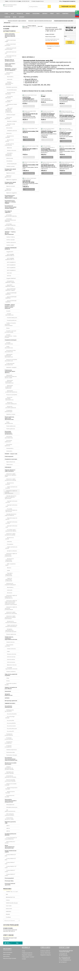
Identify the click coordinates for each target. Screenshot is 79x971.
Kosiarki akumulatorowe (9, 314)
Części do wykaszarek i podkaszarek (8, 580)
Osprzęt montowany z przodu (11, 501)
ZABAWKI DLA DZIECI (10, 703)
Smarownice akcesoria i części (9, 818)
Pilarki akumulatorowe (9, 347)
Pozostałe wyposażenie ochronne (11, 668)
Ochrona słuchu (11, 659)
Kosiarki (8, 311)
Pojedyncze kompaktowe (8, 742)
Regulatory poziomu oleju (10, 822)
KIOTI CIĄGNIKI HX (11, 270)
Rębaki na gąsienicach (8, 176)
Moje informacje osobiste (9, 958)
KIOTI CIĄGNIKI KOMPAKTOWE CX (9, 259)
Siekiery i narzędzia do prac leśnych (11, 688)
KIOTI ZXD (9, 273)
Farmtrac (65, 13)
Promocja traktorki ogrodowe (10, 884)
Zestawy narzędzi (10, 114)
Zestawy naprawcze (11, 749)
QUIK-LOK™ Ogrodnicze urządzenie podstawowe (9, 110)
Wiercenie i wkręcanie (8, 118)
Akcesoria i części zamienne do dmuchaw (11, 612)
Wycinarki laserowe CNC (10, 52)
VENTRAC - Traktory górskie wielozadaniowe (10, 233)
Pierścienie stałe (10, 752)
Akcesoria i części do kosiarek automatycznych (11, 492)
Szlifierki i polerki (10, 166)
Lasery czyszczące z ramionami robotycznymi (10, 65)
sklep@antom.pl (39, 1)
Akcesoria (8, 133)
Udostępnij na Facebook (53, 46)
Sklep (12, 13)
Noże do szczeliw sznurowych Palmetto (10, 780)
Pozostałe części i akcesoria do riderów (10, 530)
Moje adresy (6, 956)
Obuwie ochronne (11, 654)
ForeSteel (8, 917)
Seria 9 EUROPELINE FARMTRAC (10, 301)
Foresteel (7, 17)
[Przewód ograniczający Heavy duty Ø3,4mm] (49, 129)
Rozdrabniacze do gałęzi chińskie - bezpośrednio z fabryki (11, 197)
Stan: (46, 36)
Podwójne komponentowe (9, 738)
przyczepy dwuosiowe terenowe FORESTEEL (10, 220)
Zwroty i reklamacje (45, 953)
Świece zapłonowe (11, 634)
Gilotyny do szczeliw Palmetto (10, 784)
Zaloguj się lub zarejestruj (68, 1)
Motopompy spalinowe (11, 700)
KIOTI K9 (9, 275)
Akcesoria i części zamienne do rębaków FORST (10, 475)
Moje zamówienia (7, 952)
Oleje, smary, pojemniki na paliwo (11, 674)
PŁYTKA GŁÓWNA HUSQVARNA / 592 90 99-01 (48, 149)
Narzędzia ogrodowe (11, 87)
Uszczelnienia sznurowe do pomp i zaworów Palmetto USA (11, 759)
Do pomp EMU (10, 720)
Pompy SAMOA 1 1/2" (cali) (10, 867)
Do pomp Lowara (11, 726)
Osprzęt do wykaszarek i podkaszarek (9, 574)
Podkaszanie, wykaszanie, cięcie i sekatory (10, 371)
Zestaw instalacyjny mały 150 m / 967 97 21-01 (48, 165)
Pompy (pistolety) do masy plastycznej (11, 838)
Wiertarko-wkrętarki (11, 367)
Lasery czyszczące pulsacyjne (10, 44)
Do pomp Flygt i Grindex (10, 717)
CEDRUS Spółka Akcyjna (12, 903)
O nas (6, 13)
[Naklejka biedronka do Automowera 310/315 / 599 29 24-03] (67, 112)
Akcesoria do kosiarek (9, 483)
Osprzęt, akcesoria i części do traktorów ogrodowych (10, 497)
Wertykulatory (9, 448)
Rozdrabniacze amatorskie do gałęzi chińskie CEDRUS (10, 207)
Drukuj (49, 48)
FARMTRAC (8, 911)
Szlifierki (7, 698)
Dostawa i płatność (45, 951)
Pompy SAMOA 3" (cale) (10, 875)
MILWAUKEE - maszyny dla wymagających (11, 69)
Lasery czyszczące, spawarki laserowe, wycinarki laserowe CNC (10, 35)
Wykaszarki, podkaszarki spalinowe (11, 391)
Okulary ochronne (11, 150)
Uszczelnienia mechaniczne (8, 706)
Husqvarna (36, 13)
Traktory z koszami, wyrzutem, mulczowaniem (10, 324)
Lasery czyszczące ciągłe (10, 40)
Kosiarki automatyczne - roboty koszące (10, 336)
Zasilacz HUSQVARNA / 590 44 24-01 (30, 132)
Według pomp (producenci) (9, 710)
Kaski (8, 651)
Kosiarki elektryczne (12, 317)
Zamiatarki (8, 691)
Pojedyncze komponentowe (9, 734)
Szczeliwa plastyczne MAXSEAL (10, 834)
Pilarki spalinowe (10, 428)
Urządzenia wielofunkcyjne (8, 411)
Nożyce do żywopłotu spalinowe (10, 407)
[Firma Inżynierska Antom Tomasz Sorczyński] (14, 8)
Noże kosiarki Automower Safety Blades (28, 99)
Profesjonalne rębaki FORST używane (10, 183)
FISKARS (8, 914)
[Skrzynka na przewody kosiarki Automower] (49, 111)
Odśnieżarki (8, 467)
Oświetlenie (9, 161)
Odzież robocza (10, 642)
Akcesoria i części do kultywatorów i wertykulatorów (11, 597)
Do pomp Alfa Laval (12, 728)
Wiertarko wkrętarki (12, 121)
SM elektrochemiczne (11, 807)
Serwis (28, 13)
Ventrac (44, 13)
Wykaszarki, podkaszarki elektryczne (9, 387)
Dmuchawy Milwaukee (9, 97)
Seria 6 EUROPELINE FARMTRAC (10, 297)
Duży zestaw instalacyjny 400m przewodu (28, 182)
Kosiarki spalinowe (11, 320)
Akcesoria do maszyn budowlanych (10, 622)
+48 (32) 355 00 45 (13, 1)
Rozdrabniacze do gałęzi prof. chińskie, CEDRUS (10, 202)
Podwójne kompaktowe (8, 746)
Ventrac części (10, 245)
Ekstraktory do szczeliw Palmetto (9, 772)
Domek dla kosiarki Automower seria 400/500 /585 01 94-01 (65, 134)
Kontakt (21, 17)
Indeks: (47, 34)
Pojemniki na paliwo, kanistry (11, 684)
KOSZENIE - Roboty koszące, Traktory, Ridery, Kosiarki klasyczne (10, 306)
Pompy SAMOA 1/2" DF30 (10, 855)
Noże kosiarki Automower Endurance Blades (66, 99)
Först (52, 13)
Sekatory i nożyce (10, 414)
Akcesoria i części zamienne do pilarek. (10, 534)
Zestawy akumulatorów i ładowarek (9, 83)
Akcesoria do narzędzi (9, 136)
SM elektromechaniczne (10, 810)
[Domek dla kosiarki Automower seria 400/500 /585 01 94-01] (67, 130)
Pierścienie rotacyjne (11, 755)
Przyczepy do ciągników (8, 211)
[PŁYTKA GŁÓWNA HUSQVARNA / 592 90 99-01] (49, 146)
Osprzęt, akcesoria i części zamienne (10, 470)
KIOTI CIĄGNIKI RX (11, 267)
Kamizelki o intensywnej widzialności (9, 154)
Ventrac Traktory (10, 237)
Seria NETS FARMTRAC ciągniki (10, 285)
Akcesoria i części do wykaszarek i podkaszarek (11, 555)
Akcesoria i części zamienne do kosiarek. (10, 479)
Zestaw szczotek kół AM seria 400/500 (30, 114)
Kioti (58, 13)
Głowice (9, 568)
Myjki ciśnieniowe (10, 462)
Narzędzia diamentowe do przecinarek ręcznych (10, 630)
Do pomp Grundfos (12, 714)
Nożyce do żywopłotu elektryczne (11, 403)
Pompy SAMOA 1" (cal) (10, 863)
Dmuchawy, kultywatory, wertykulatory (8, 433)
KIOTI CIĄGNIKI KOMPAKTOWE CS (9, 255)
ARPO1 (7, 825)
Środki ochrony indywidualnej (9, 144)
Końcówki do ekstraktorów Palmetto (10, 776)
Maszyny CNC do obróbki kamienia (9, 60)
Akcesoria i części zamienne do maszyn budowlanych (10, 617)
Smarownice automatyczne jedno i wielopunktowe (11, 801)
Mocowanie (9, 128)
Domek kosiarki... (8, 928)
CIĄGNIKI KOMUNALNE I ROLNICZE (11, 248)
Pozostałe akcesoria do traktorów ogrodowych (11, 510)
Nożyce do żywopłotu (8, 101)
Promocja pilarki (9, 878)
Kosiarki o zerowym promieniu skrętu (10, 331)
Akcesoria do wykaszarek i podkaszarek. (9, 560)
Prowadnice (10, 544)
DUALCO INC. (9, 908)
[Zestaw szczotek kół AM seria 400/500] (30, 111)
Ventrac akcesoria (11, 242)
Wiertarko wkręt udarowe (10, 124)
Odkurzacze (9, 464)
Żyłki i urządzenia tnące (10, 564)
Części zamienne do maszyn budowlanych (11, 625)
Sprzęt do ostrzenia (12, 551)
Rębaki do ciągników (11, 179)
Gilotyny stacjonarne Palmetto (11, 788)
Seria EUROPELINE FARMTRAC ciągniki (10, 289)
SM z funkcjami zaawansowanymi (9, 814)
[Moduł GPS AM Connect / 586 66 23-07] (30, 146)
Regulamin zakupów (27, 955)
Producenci (7, 889)
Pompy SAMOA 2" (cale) (10, 871)
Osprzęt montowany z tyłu (11, 505)
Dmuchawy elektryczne (8, 441)
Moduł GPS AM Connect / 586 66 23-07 (30, 149)
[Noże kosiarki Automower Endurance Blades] (67, 95)
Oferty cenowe (8, 935)
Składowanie (9, 158)
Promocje (20, 13)
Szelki (8, 570)
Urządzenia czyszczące (11, 459)
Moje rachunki (6, 954)
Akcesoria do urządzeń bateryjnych (10, 584)
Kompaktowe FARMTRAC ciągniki (10, 281)
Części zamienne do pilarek (11, 547)
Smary (8, 681)
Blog (14, 17)
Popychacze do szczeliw (9, 796)
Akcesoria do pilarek (9, 140)
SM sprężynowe (10, 804)
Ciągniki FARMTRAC (11, 278)
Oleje (7, 678)
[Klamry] (49, 95)
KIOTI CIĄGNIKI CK (11, 262)
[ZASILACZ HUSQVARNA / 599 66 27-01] (30, 162)
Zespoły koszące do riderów (11, 518)
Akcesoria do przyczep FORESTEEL (10, 228)
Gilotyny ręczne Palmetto (10, 792)
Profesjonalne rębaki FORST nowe (10, 169)
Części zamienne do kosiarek (11, 487)
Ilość (65, 36)
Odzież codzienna (11, 671)
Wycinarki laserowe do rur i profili (10, 56)
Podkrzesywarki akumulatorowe (9, 364)
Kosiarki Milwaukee (12, 90)
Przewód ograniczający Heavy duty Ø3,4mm (48, 132)
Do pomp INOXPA (11, 723)
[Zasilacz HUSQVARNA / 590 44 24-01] (30, 129)
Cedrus (8, 900)
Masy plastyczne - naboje (10, 842)
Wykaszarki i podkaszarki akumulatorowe (9, 356)
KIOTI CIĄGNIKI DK (11, 265)
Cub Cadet (8, 906)
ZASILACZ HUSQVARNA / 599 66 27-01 (30, 165)
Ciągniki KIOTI (9, 251)
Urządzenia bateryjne (10, 340)
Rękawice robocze (11, 665)
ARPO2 (8, 828)
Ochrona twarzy (11, 662)
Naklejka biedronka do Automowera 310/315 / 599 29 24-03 (67, 116)
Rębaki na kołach (10, 173)
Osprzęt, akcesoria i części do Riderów (10, 514)
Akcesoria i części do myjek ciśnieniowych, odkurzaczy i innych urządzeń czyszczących (11, 602)
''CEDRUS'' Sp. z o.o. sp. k (12, 891)
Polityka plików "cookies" (28, 957)
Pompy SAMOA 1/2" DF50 (10, 859)
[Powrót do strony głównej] (4, 21)
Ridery (8, 328)
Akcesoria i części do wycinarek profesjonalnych (11, 608)
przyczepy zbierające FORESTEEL (10, 224)
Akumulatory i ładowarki (9, 73)
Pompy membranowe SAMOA (10, 851)
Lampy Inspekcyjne (12, 163)
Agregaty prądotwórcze (8, 694)
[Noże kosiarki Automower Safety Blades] (30, 95)
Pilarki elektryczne (10, 426)
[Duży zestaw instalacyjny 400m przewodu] (30, 179)
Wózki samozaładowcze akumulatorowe (9, 847)
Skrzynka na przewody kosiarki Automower (48, 114)
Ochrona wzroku (11, 657)
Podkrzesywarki (9, 456)
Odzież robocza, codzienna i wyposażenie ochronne (11, 638)
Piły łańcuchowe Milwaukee (10, 93)
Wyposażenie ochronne (9, 645)
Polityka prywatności (27, 953)
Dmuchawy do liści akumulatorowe (10, 351)
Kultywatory (9, 451)
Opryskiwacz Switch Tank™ (11, 105)
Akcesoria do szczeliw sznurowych (10, 763)
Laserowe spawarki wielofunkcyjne (10, 48)
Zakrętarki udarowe (12, 130)
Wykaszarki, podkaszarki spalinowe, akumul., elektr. (11, 376)
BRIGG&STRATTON (10, 897)
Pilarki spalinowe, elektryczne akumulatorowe (9, 418)
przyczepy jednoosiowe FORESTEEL (11, 215)
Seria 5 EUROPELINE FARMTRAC (10, 293)
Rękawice (9, 147)
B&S (7, 894)
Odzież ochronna (11, 648)
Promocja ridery (9, 881)
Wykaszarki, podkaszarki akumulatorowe (9, 382)
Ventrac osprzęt (10, 239)
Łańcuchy (9, 541)
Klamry (43, 96)
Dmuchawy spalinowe (8, 445)
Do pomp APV (10, 731)
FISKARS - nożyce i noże (11, 453)
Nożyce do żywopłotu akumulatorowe (11, 360)
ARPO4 (8, 831)
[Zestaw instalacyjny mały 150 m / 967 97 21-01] (49, 162)
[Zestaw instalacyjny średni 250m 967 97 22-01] (67, 162)
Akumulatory (10, 76)
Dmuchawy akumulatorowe (9, 437)
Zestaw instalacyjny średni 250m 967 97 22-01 (66, 165)
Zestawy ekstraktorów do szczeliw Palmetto (9, 768)
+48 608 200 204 (25, 1)
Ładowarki (9, 79)
